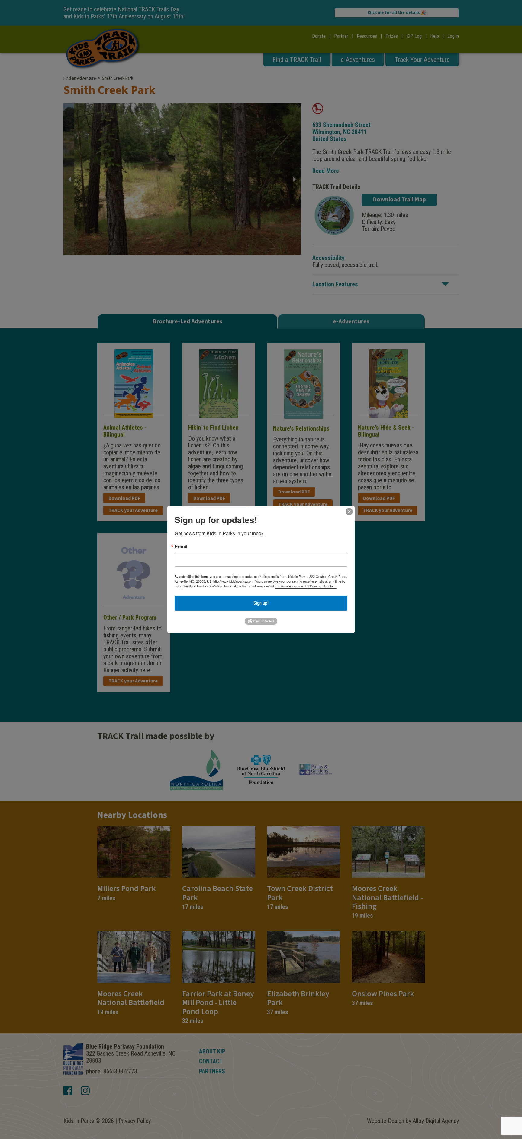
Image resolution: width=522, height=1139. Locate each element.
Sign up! (261, 603)
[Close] (349, 511)
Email (181, 546)
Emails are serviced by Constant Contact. (306, 586)
